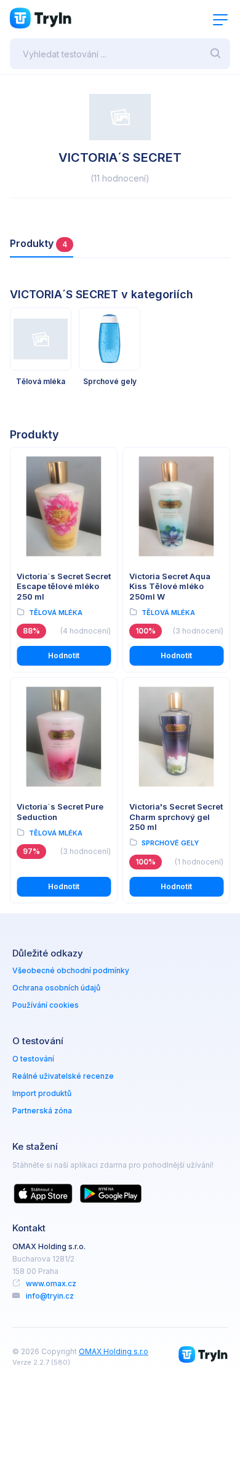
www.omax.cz (51, 1283)
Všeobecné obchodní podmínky (70, 970)
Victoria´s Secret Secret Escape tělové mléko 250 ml (64, 586)
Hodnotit (63, 655)
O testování (33, 1058)
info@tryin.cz (50, 1295)
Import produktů (41, 1093)
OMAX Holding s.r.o (113, 1351)
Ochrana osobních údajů (56, 987)
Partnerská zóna (42, 1110)
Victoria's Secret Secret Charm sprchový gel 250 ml (176, 817)
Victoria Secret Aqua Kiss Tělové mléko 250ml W (169, 586)
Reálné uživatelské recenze (63, 1076)
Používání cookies (45, 1005)
